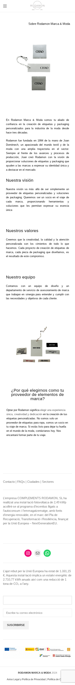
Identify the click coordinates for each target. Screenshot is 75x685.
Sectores (48, 481)
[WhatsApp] (47, 553)
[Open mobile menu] (5, 6)
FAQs (21, 481)
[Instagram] (28, 553)
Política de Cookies (57, 679)
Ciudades (33, 481)
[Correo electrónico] (37, 553)
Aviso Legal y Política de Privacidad (26, 679)
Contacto (9, 481)
